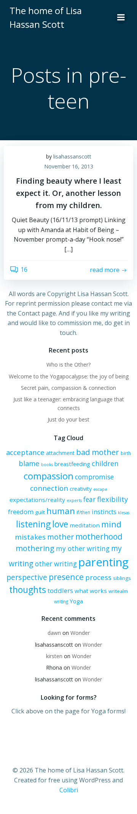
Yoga (76, 601)
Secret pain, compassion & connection (68, 387)
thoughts (27, 589)
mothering (35, 548)
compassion (48, 475)
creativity (81, 488)
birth (126, 453)
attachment (60, 453)
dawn (54, 632)
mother (60, 537)
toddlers (60, 590)
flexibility (112, 499)
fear (89, 499)
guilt (40, 512)
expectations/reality (37, 499)
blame (29, 463)
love (60, 524)
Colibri (68, 790)
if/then (83, 512)
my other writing (83, 548)
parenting (103, 562)
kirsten (54, 656)
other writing (56, 563)
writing (61, 601)
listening (33, 524)
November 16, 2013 (68, 166)
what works (91, 590)
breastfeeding (72, 464)
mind (111, 524)
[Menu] (121, 17)
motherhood (99, 536)
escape (100, 489)
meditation (85, 525)
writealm (118, 591)
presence (66, 576)
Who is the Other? (68, 364)
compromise (94, 476)
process (98, 577)
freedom (20, 512)
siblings (122, 578)
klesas (123, 512)
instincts (104, 512)
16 (24, 269)
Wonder (80, 632)
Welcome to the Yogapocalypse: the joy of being (69, 376)
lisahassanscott (72, 156)
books (47, 464)
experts (74, 500)
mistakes (30, 537)
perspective (26, 577)
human (60, 511)
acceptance (25, 452)
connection (49, 488)
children (105, 463)
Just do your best (68, 419)
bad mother (97, 452)
